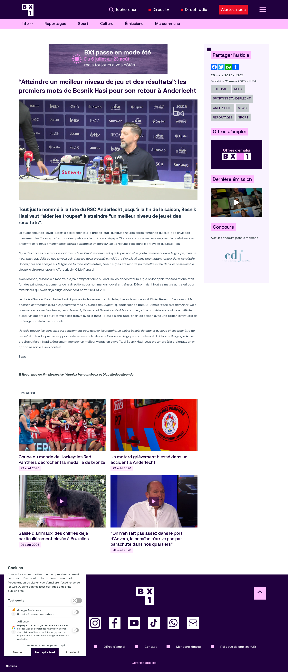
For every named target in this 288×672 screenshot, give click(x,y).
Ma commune (167, 23)
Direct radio (196, 10)
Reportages (55, 23)
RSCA (238, 89)
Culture (106, 23)
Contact (151, 646)
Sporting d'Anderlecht (232, 98)
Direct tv (161, 10)
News (242, 108)
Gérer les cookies (144, 662)
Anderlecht (222, 108)
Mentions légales (188, 646)
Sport (83, 23)
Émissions (134, 23)
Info (25, 23)
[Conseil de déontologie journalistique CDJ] (236, 256)
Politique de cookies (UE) (238, 646)
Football (220, 89)
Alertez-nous (233, 10)
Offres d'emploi (114, 646)
